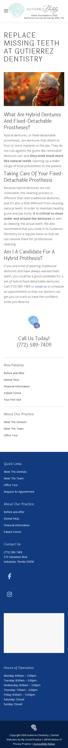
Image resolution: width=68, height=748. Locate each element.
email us (41, 286)
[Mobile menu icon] (6, 11)
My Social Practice (31, 739)
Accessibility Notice (44, 744)
